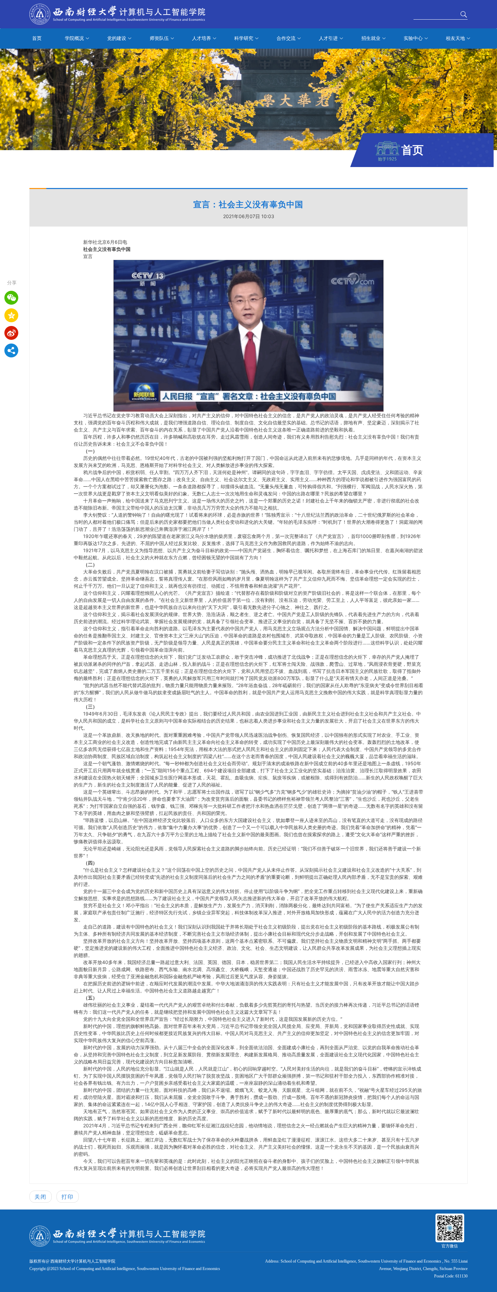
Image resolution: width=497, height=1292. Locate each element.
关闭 (40, 1196)
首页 (37, 38)
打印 (68, 1196)
